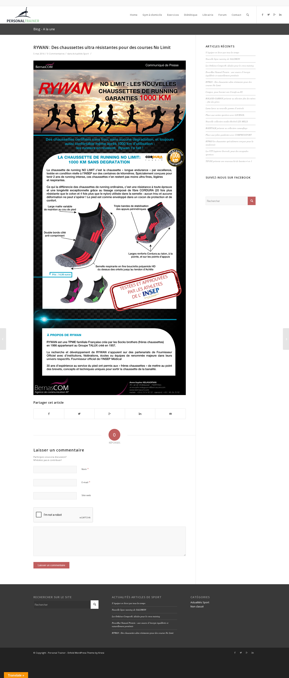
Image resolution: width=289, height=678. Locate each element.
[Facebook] (263, 15)
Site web (86, 495)
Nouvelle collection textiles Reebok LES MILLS (227, 121)
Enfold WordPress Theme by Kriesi (86, 652)
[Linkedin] (280, 15)
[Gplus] (274, 15)
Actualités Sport (81, 53)
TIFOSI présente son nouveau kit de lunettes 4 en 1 (229, 161)
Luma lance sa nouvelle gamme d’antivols (225, 108)
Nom (85, 469)
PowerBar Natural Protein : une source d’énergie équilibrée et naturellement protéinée (228, 74)
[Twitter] (269, 15)
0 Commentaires (55, 53)
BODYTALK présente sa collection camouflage (227, 128)
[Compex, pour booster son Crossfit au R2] (3, 339)
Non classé (197, 606)
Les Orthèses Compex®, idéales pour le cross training (230, 65)
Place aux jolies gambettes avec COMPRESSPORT (229, 134)
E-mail (86, 482)
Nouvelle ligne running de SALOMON (223, 58)
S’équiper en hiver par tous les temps (222, 52)
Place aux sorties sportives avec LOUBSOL (225, 114)
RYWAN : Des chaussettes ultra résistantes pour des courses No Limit (102, 47)
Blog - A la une (44, 29)
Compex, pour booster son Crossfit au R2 (224, 91)
